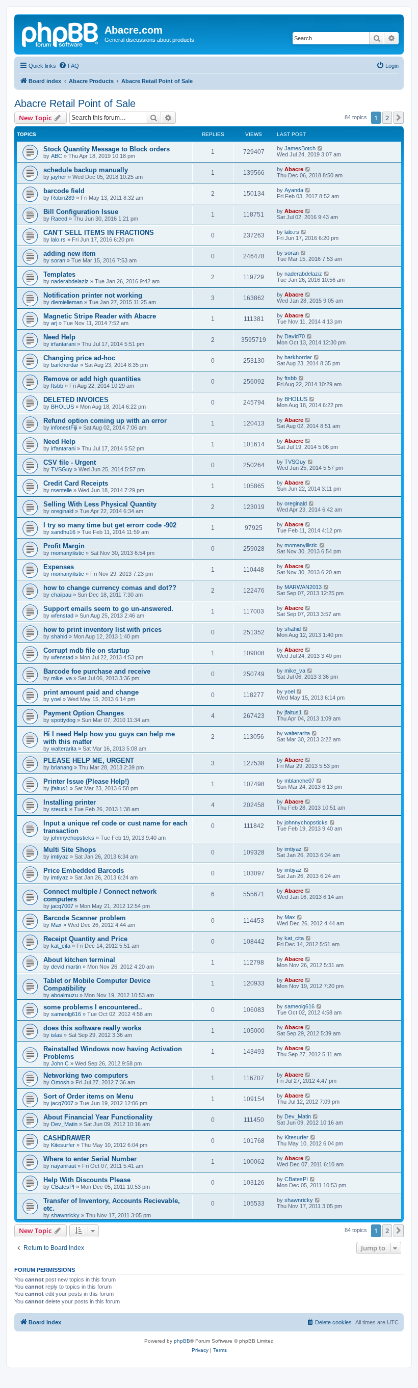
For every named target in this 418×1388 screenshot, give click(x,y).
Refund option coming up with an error (105, 420)
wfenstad (62, 615)
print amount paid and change (91, 692)
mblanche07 (299, 781)
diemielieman (67, 302)
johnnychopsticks (72, 838)
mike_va (61, 678)
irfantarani (63, 344)
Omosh (60, 1082)
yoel (56, 699)
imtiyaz (59, 856)
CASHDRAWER (66, 1138)
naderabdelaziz (70, 281)
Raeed (59, 219)
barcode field (64, 191)
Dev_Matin (64, 1124)
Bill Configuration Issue (80, 212)
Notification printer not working (92, 295)
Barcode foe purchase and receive (96, 671)
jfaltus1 (293, 712)
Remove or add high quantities (92, 379)
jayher (58, 177)
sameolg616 (66, 1014)
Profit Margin (64, 546)
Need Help (59, 337)
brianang (61, 767)
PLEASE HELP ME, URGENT (88, 760)
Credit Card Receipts (75, 483)
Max (56, 925)
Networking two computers (85, 1075)
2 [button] (387, 117)
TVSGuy (61, 469)
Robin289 (62, 198)
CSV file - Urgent (69, 462)
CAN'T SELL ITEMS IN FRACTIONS (98, 232)
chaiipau (61, 595)
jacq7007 (62, 906)
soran (58, 260)
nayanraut (63, 1166)
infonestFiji (64, 427)
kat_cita (60, 946)
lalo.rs (58, 239)
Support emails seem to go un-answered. (108, 608)
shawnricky (65, 1215)
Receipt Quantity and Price (85, 939)
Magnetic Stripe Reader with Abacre (99, 316)
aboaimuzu (64, 995)
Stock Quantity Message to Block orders (106, 149)
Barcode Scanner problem (84, 918)
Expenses (58, 567)
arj (54, 323)
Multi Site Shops (69, 849)
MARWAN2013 (303, 587)
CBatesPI (62, 1187)
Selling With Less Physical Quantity (99, 504)
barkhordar (65, 365)
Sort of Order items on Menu (88, 1096)
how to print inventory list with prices (102, 629)
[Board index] (60, 33)
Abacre (293, 169)
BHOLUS (62, 407)
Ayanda (293, 190)
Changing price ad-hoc (79, 358)
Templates (59, 274)
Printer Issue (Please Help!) (86, 781)
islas (56, 1035)
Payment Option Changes (83, 713)
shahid (59, 636)
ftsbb (57, 386)
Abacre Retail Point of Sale (75, 103)
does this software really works (92, 1028)
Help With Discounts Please (86, 1180)
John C (60, 1063)
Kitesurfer (63, 1145)
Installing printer (69, 802)
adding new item (69, 253)
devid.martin (66, 967)
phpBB (182, 1341)
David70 (294, 336)
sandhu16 (63, 532)
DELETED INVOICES (76, 400)
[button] (399, 118)
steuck (59, 809)
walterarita (63, 748)
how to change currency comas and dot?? (109, 588)
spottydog (63, 720)
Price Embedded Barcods (83, 870)
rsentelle (61, 490)
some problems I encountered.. (92, 1007)
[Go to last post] (320, 148)
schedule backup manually (85, 170)
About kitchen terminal (79, 960)
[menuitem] (69, 66)
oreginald (62, 511)
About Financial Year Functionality (97, 1117)
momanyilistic (67, 553)
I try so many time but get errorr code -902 (109, 525)
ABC (56, 156)
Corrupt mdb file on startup (86, 650)
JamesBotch (300, 148)
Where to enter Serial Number (90, 1159)
